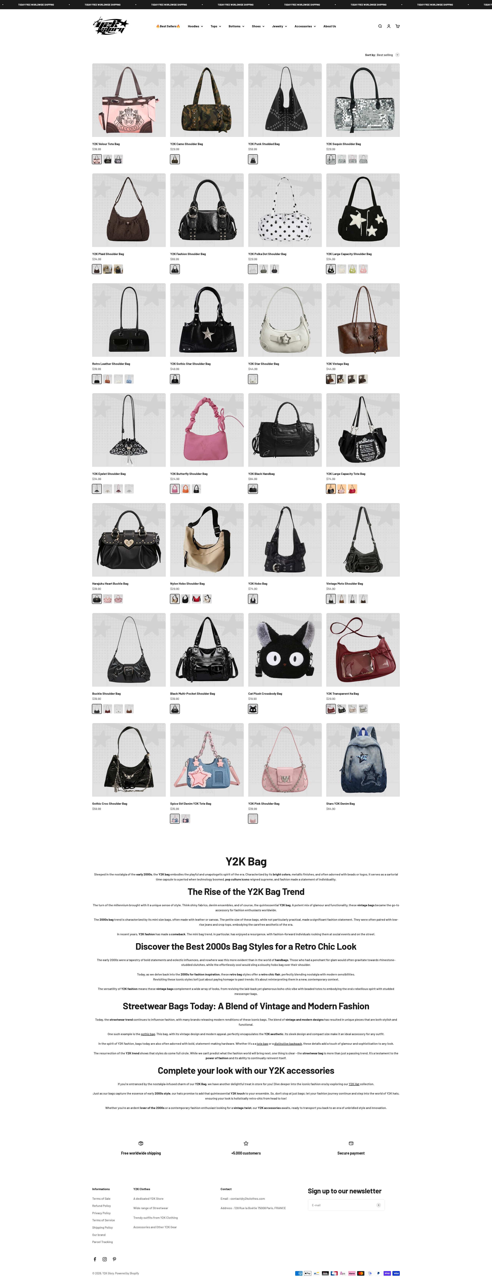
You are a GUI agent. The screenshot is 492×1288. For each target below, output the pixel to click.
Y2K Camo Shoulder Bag (186, 144)
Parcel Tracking (102, 1242)
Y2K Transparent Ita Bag (342, 693)
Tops (214, 26)
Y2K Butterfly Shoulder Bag (189, 473)
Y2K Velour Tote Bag (106, 144)
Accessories (303, 26)
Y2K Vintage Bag (337, 363)
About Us (329, 26)
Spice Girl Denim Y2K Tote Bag (190, 803)
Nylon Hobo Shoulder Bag (187, 583)
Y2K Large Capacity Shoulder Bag (349, 254)
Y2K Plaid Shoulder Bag (108, 254)
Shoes (256, 26)
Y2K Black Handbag (261, 473)
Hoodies (193, 26)
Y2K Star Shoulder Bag (263, 363)
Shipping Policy (102, 1227)
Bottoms (234, 26)
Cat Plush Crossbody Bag (265, 693)
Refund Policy (101, 1205)
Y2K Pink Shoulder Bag (263, 803)
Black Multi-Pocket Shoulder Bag (192, 693)
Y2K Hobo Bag (257, 583)
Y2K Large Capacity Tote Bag (345, 473)
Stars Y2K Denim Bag (340, 803)
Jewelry (277, 26)
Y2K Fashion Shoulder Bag (188, 254)
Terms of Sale (101, 1198)
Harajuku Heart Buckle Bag (110, 583)
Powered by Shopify (127, 1273)
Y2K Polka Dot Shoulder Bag (267, 254)
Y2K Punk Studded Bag (264, 144)
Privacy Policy (101, 1213)
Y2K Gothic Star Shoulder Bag (190, 363)
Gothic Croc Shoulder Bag (109, 803)
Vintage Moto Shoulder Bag (344, 583)
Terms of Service (103, 1220)
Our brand (99, 1234)
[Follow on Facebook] (94, 1259)
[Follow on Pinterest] (114, 1259)
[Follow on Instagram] (104, 1259)
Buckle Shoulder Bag (106, 693)
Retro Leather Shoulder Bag (111, 363)
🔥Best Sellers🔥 (168, 26)
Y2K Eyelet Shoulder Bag (109, 473)
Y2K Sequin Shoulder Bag (343, 144)
